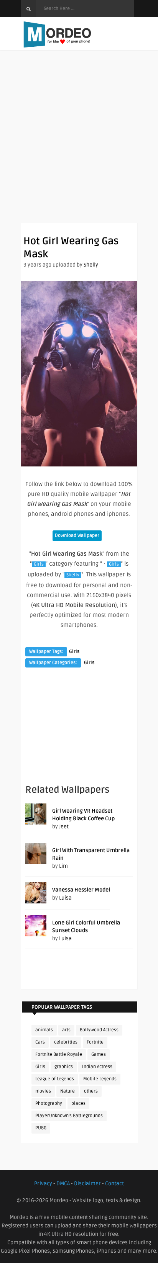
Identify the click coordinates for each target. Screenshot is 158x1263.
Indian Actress (97, 1067)
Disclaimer (87, 1183)
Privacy (43, 1183)
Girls (39, 564)
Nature (67, 1091)
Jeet (64, 826)
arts (66, 1030)
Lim (63, 866)
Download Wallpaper (77, 535)
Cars (40, 1042)
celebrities (65, 1042)
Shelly (91, 265)
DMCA (63, 1183)
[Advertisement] (79, 144)
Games (98, 1054)
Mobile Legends (100, 1079)
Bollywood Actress (99, 1030)
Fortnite (95, 1042)
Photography (48, 1103)
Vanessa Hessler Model (81, 890)
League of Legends (54, 1079)
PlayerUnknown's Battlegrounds (69, 1116)
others (91, 1091)
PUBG (40, 1128)
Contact (114, 1183)
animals (44, 1030)
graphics (63, 1067)
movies (43, 1091)
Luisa (65, 898)
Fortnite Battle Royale (58, 1054)
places (78, 1103)
